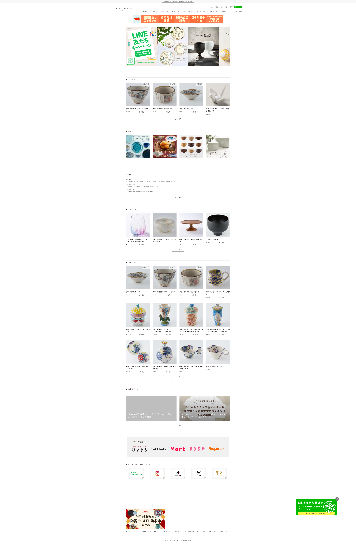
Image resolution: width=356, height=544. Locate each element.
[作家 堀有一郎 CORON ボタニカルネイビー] (165, 225)
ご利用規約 (136, 531)
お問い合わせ (177, 531)
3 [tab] (167, 61)
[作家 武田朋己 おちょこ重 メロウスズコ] (138, 315)
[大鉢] (165, 146)
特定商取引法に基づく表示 (149, 531)
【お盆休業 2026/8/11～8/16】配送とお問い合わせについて (142, 186)
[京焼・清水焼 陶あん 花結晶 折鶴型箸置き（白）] (218, 94)
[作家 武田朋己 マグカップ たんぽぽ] (218, 277)
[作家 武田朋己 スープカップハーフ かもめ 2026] (191, 352)
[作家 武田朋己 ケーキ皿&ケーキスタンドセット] (138, 352)
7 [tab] (189, 61)
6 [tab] (183, 61)
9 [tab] (200, 61)
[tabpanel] (141, 46)
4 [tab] (172, 61)
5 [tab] (178, 61)
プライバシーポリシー (165, 531)
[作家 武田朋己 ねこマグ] (218, 352)
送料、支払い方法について (221, 531)
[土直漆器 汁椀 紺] (218, 225)
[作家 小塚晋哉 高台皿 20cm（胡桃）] (191, 225)
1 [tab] (155, 61)
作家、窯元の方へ (189, 531)
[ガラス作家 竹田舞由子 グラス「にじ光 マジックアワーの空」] (138, 225)
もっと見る (178, 119)
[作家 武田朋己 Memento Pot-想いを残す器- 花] (165, 352)
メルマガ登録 (215, 7)
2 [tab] (161, 61)
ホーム (128, 531)
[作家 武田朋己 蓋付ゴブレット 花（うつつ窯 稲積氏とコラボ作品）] (191, 315)
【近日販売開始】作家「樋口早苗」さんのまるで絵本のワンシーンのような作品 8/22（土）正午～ (154, 181)
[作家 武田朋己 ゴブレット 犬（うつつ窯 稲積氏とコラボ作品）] (165, 315)
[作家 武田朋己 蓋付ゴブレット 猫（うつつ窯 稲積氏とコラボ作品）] (218, 315)
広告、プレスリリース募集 (204, 531)
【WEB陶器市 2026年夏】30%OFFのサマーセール (178, 1)
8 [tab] (194, 61)
